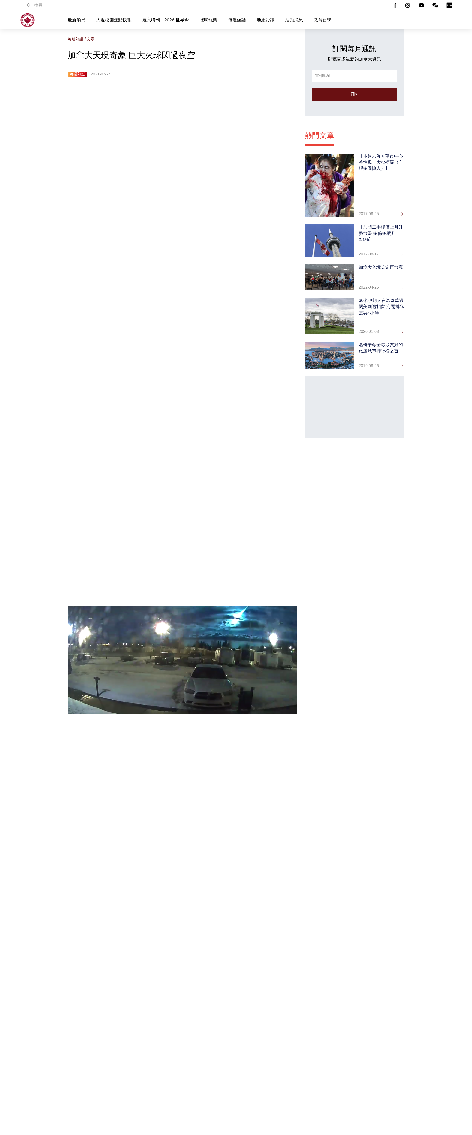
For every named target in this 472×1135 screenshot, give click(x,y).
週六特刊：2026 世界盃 (165, 19)
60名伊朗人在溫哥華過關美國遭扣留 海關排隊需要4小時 (381, 306)
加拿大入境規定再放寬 (381, 267)
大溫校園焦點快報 (114, 19)
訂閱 (354, 94)
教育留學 (322, 19)
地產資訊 (265, 19)
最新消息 (76, 19)
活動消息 (294, 19)
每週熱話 (237, 19)
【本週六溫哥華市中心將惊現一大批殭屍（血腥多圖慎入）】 (381, 162)
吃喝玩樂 (208, 19)
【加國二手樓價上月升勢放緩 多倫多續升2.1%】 (381, 233)
